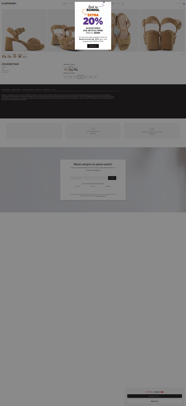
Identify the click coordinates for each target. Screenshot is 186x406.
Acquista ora (93, 46)
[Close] (109, 4)
